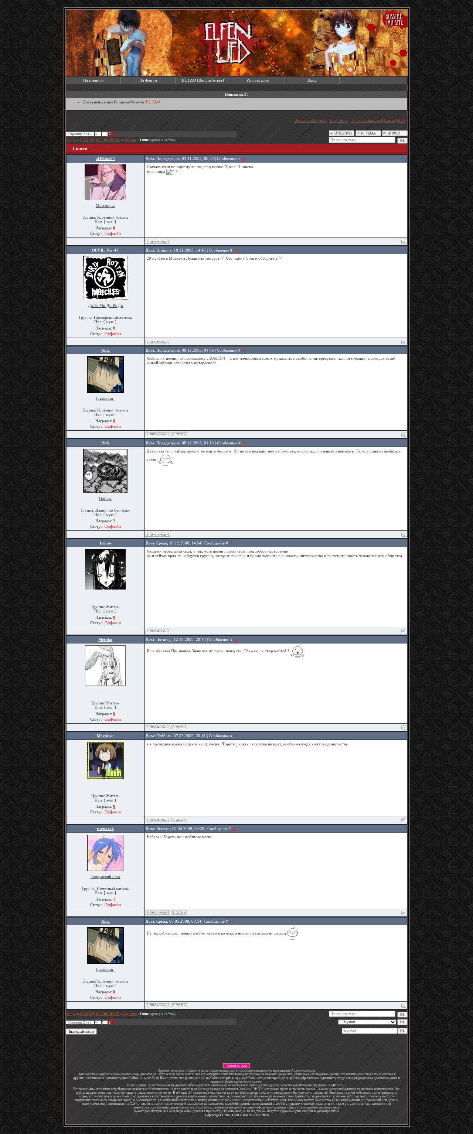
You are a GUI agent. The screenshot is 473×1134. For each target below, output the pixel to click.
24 (231, 921)
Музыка (130, 140)
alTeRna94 (105, 158)
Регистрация (257, 80)
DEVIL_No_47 (105, 250)
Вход (312, 80)
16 (244, 158)
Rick (105, 443)
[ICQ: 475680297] (179, 820)
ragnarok (105, 828)
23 (234, 828)
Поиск (389, 120)
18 (244, 350)
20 (231, 543)
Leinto (105, 543)
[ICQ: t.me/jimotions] (179, 434)
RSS (401, 120)
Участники (338, 120)
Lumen (145, 140)
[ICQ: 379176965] (179, 913)
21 (236, 639)
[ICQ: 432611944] (179, 727)
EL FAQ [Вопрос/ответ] (203, 80)
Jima (105, 350)
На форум (148, 80)
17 (236, 250)
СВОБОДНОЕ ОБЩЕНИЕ (100, 140)
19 (244, 443)
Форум (71, 140)
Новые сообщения (310, 120)
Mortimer (105, 736)
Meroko (105, 639)
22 (236, 736)
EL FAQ (153, 102)
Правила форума (366, 120)
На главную (93, 80)
